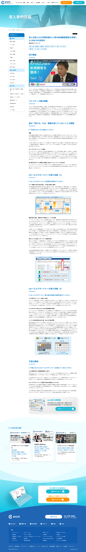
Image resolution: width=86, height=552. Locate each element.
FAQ (63, 524)
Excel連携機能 (59, 538)
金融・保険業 (12, 54)
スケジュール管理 (27, 534)
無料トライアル (55, 2)
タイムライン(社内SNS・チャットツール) (32, 536)
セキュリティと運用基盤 (61, 540)
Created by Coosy (73, 549)
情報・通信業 (12, 41)
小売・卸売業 (43, 49)
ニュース (38, 546)
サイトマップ (71, 546)
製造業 (11, 48)
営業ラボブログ (45, 546)
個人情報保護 (52, 546)
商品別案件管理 (27, 540)
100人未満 (12, 73)
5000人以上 (12, 82)
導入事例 (38, 2)
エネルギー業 (12, 63)
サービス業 (12, 44)
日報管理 (45, 534)
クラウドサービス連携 (60, 536)
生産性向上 (12, 106)
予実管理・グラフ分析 (16, 536)
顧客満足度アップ (13, 100)
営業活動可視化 (13, 103)
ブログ (48, 2)
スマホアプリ (15, 540)
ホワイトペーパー (24, 546)
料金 (28, 2)
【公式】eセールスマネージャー (7, 2)
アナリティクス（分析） (48, 536)
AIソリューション (27, 532)
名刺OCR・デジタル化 (60, 532)
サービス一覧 (18, 2)
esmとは (13, 524)
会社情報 (65, 546)
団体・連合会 (12, 67)
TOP (9, 29)
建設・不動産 (12, 60)
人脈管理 (58, 534)
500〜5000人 (63, 46)
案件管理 (25, 538)
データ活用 (12, 109)
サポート (32, 2)
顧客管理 (45, 540)
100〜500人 (12, 76)
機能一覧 (23, 524)
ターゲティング (15, 532)
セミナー (43, 2)
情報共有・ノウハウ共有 (34, 49)
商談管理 (14, 534)
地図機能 (14, 538)
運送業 (11, 57)
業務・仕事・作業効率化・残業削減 (37, 46)
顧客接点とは (32, 546)
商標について (59, 546)
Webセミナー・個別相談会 (14, 546)
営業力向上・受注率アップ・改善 (52, 46)
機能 (24, 2)
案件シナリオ (45, 532)
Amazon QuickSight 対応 (48, 538)
